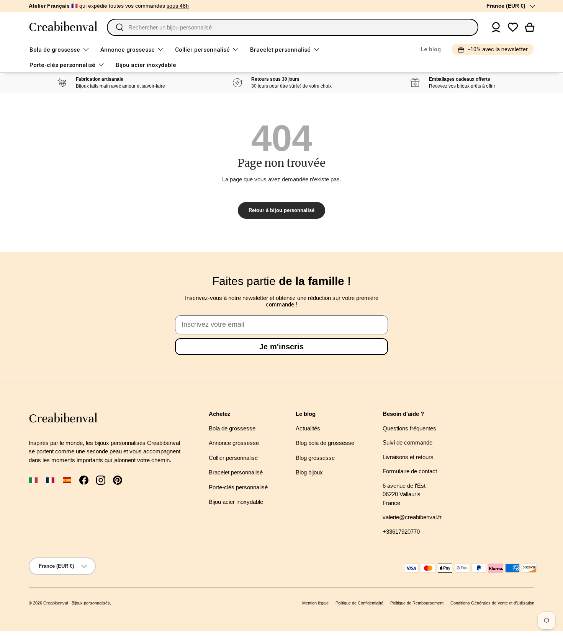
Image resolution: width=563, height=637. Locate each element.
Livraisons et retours (408, 457)
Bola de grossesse (54, 49)
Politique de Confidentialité (359, 603)
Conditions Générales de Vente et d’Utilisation (492, 603)
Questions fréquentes (409, 428)
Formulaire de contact (410, 471)
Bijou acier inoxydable (146, 65)
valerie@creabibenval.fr (412, 517)
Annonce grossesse (127, 49)
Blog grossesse (315, 458)
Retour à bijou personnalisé (281, 210)
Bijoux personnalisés (91, 603)
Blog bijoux (309, 472)
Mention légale (315, 603)
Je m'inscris (281, 346)
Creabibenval (55, 603)
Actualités (308, 428)
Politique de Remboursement (417, 603)
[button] (529, 27)
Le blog (431, 49)
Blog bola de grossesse (325, 443)
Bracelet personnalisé (280, 49)
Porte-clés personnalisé (62, 65)
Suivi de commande (407, 442)
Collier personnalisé (202, 49)
